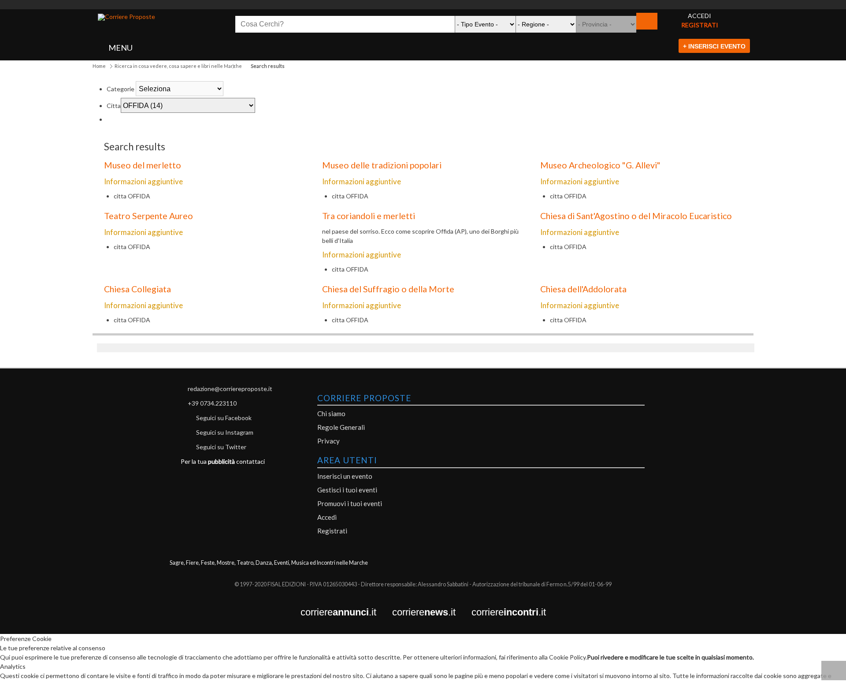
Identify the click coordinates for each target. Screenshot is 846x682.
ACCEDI (699, 15)
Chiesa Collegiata (137, 289)
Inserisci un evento (344, 476)
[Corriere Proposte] (126, 17)
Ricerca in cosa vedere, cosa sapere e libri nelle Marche (178, 66)
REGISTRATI (699, 25)
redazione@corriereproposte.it (230, 388)
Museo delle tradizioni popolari (382, 165)
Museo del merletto (142, 165)
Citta (114, 105)
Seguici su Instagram (224, 432)
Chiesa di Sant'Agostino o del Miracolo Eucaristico (636, 216)
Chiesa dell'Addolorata (583, 289)
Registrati (332, 531)
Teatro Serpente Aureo (148, 216)
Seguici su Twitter (221, 447)
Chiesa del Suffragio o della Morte (388, 289)
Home (99, 66)
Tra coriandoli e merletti (368, 216)
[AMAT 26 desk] (423, 4)
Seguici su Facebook (224, 417)
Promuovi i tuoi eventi (349, 503)
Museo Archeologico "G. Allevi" (600, 165)
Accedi (327, 517)
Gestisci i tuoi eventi (347, 490)
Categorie (120, 89)
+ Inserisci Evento (714, 46)
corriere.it (346, 612)
